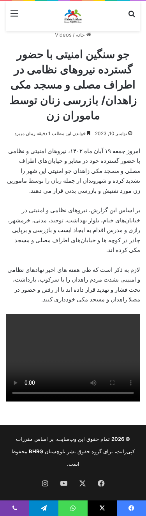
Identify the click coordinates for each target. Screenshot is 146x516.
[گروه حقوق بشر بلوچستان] (73, 16)
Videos (63, 35)
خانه (81, 35)
